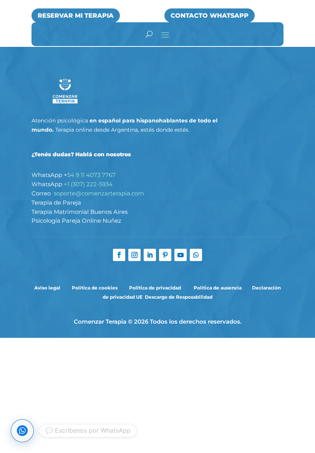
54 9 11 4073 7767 (91, 175)
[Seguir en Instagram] (134, 255)
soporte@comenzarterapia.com (99, 193)
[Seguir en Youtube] (180, 255)
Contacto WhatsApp (210, 15)
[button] (22, 430)
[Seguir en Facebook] (119, 255)
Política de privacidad (155, 288)
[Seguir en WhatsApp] (196, 255)
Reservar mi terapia (76, 15)
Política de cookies (95, 288)
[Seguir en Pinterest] (165, 255)
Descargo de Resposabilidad (178, 297)
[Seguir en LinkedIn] (150, 255)
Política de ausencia (218, 288)
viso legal (49, 288)
